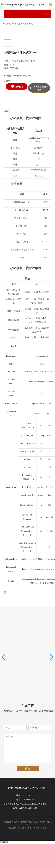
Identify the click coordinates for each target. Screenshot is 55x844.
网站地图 (4, 842)
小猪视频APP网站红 (22, 75)
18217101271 (28, 795)
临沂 (29, 828)
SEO (45, 828)
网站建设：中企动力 (17, 828)
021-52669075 (28, 799)
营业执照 (37, 828)
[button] (3, 657)
